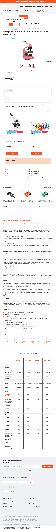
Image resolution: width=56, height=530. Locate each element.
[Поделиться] (13, 83)
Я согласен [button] (50, 528)
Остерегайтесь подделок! (35, 506)
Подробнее (28, 528)
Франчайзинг (32, 503)
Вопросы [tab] (36, 214)
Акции (32, 21)
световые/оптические (43, 177)
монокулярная (32, 179)
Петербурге (27, 6)
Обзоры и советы (7, 506)
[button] (7, 10)
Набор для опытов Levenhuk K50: (8, 395)
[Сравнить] (9, 83)
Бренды (38, 21)
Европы (46, 6)
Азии (51, 6)
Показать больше (47, 187)
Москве (21, 6)
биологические (32, 177)
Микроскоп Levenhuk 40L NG (37, 362)
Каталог (9, 28)
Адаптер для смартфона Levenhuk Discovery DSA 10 (10, 200)
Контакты (31, 498)
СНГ (42, 6)
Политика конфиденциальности (46, 525)
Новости (5, 503)
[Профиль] (31, 16)
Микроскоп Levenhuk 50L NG (47, 362)
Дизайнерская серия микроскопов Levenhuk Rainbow (17, 220)
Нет (17, 24)
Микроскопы (15, 28)
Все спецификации (9, 183)
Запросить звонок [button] (10, 482)
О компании (6, 495)
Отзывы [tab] (48, 214)
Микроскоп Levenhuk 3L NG (28, 361)
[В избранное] (6, 83)
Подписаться (47, 466)
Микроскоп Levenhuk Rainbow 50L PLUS (39, 140)
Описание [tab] (9, 214)
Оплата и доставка (24, 21)
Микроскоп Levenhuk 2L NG (19, 361)
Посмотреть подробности (36, 1)
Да (10, 24)
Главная (4, 28)
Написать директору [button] (26, 482)
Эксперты (31, 501)
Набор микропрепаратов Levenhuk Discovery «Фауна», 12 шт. (28, 201)
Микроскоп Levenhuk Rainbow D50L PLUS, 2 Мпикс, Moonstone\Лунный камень (15, 141)
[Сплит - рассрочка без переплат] (49, 61)
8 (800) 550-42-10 (27, 10)
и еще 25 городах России (35, 6)
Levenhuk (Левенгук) (33, 173)
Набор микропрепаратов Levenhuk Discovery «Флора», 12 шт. (45, 201)
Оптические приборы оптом (10, 501)
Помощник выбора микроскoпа (14, 162)
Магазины (31, 495)
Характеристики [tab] (23, 214)
